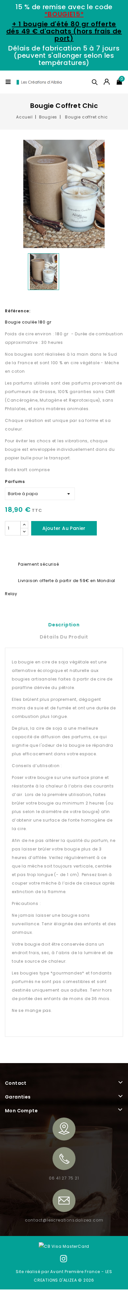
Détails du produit (64, 637)
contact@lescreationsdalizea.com (64, 1220)
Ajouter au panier (64, 528)
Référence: (18, 311)
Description (64, 624)
